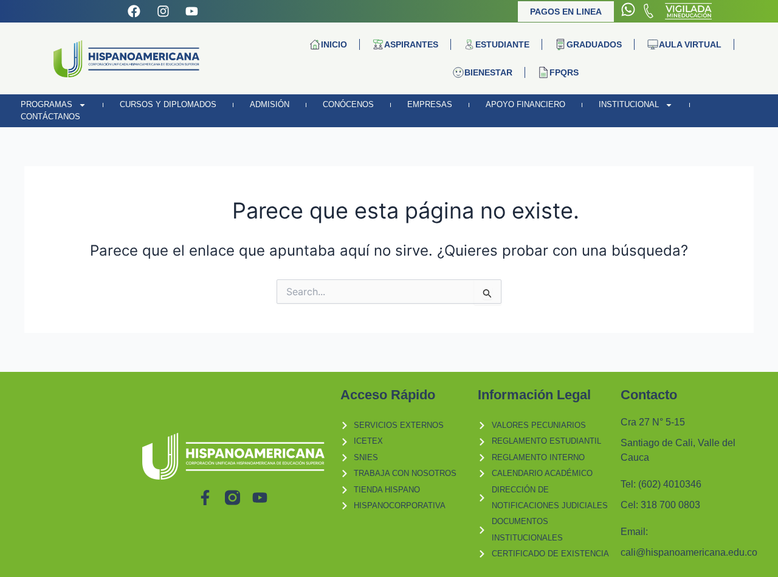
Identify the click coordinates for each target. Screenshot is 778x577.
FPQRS (564, 72)
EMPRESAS (429, 104)
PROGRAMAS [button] (46, 104)
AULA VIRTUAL (690, 44)
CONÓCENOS (348, 104)
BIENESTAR (488, 72)
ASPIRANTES (411, 44)
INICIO (334, 44)
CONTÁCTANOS (50, 116)
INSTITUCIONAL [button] (629, 104)
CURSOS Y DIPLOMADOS (168, 104)
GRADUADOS (594, 44)
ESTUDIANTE (502, 44)
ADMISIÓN (269, 104)
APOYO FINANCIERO (525, 104)
